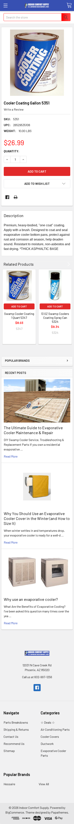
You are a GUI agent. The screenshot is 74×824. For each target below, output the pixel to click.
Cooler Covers (50, 736)
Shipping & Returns (16, 729)
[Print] (15, 197)
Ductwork (47, 743)
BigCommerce (14, 812)
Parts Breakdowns (16, 722)
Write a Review (14, 109)
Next (68, 264)
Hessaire (9, 784)
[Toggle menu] (5, 5)
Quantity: (11, 151)
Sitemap (9, 751)
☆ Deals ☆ (48, 722)
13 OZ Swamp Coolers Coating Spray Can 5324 (55, 317)
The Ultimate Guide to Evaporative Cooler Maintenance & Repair (33, 430)
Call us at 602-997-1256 (37, 677)
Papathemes (59, 812)
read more (11, 456)
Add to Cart (19, 306)
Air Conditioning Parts (55, 729)
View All (44, 784)
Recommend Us (14, 743)
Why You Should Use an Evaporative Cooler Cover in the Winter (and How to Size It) (37, 518)
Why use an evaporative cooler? (31, 599)
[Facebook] (7, 197)
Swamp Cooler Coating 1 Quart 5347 (19, 315)
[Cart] (69, 5)
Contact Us (11, 736)
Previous (63, 264)
